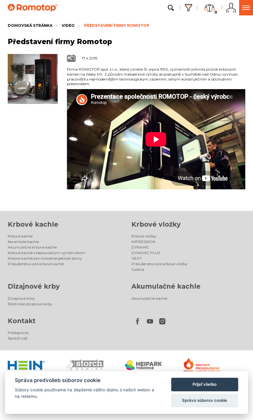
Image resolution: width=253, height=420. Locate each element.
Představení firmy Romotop (116, 25)
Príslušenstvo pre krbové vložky (159, 263)
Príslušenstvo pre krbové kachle (36, 263)
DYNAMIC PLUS (145, 252)
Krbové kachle (33, 224)
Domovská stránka (30, 25)
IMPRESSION (143, 241)
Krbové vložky (156, 224)
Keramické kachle (23, 241)
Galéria (137, 269)
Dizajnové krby (34, 286)
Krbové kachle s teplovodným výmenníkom (46, 252)
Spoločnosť (17, 338)
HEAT (136, 258)
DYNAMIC (140, 247)
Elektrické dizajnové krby (30, 304)
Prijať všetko (205, 384)
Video (68, 25)
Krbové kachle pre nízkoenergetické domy (45, 258)
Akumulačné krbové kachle (32, 247)
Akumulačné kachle (166, 286)
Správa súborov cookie (204, 400)
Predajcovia (18, 332)
